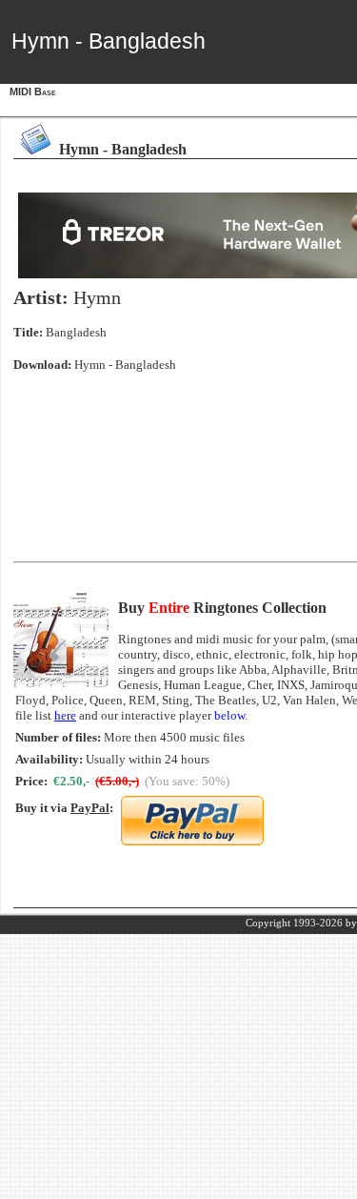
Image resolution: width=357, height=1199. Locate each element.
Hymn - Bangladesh (125, 364)
